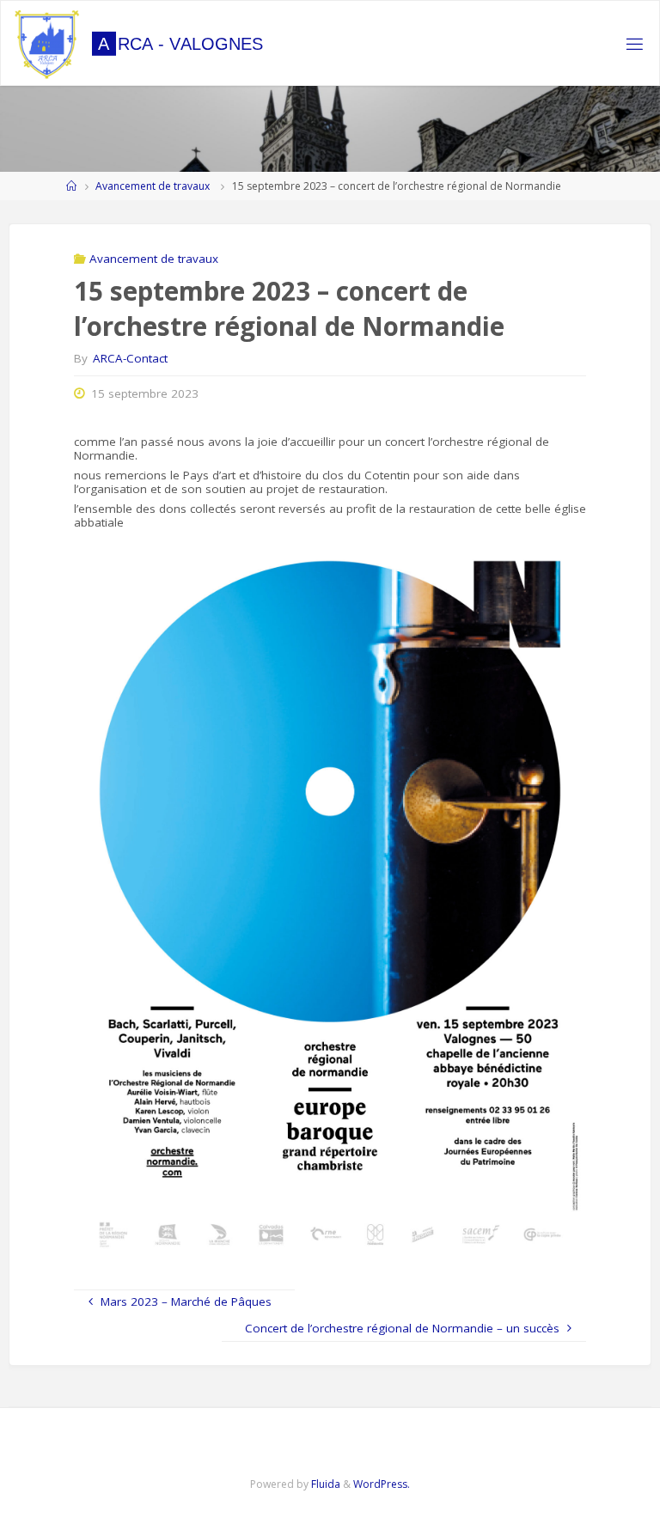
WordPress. (381, 1484)
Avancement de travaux (152, 186)
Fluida (324, 1484)
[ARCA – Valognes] (47, 44)
